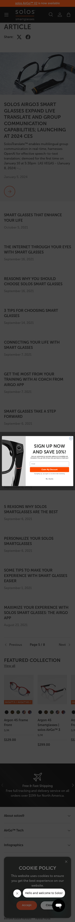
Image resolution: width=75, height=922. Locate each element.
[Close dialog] (70, 438)
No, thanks (49, 479)
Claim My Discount (49, 469)
